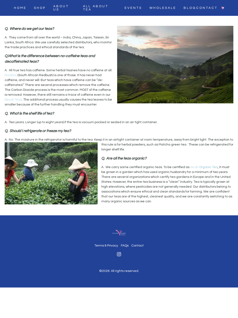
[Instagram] (119, 254)
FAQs (125, 245)
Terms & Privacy (106, 245)
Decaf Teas (13, 99)
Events (133, 8)
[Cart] (222, 8)
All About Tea (95, 8)
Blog (190, 8)
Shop (40, 8)
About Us (61, 8)
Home (20, 8)
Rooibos (11, 75)
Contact (137, 245)
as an (204, 167)
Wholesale (162, 8)
